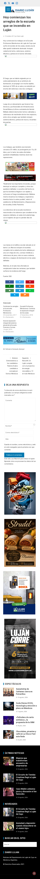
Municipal (21, 349)
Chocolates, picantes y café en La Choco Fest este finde (26, 734)
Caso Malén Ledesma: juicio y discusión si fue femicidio (26, 791)
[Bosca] (19, 593)
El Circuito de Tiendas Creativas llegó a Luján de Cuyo (26, 777)
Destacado (15, 349)
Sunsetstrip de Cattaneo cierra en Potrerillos (24, 691)
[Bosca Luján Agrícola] (20, 96)
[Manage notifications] (34, 873)
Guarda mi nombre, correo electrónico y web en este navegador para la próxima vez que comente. (20, 447)
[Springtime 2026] (20, 167)
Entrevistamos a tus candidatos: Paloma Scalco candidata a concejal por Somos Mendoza (12, 366)
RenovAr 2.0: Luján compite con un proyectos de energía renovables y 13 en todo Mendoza (28, 366)
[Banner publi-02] (20, 649)
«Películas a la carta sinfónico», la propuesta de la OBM (25, 719)
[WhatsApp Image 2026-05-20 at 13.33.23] (20, 543)
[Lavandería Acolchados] (20, 493)
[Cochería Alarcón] (20, 340)
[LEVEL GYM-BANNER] (20, 178)
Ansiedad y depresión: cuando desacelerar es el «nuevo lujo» (26, 825)
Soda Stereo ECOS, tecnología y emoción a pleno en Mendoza (26, 705)
